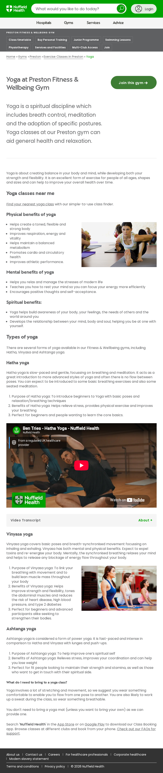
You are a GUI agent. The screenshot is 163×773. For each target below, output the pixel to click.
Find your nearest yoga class (30, 204)
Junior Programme (86, 40)
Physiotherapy (18, 47)
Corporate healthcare (130, 754)
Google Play (95, 724)
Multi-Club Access (85, 47)
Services (93, 23)
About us (13, 754)
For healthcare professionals (87, 754)
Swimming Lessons (118, 40)
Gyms (68, 23)
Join (107, 47)
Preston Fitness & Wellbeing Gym (30, 32)
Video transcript (26, 520)
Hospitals (44, 23)
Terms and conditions (22, 766)
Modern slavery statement (29, 759)
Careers (54, 754)
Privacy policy (55, 766)
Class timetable (20, 40)
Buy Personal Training (52, 40)
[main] (81, 388)
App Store (65, 724)
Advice (118, 23)
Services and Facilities (50, 47)
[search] (78, 9)
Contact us (33, 754)
